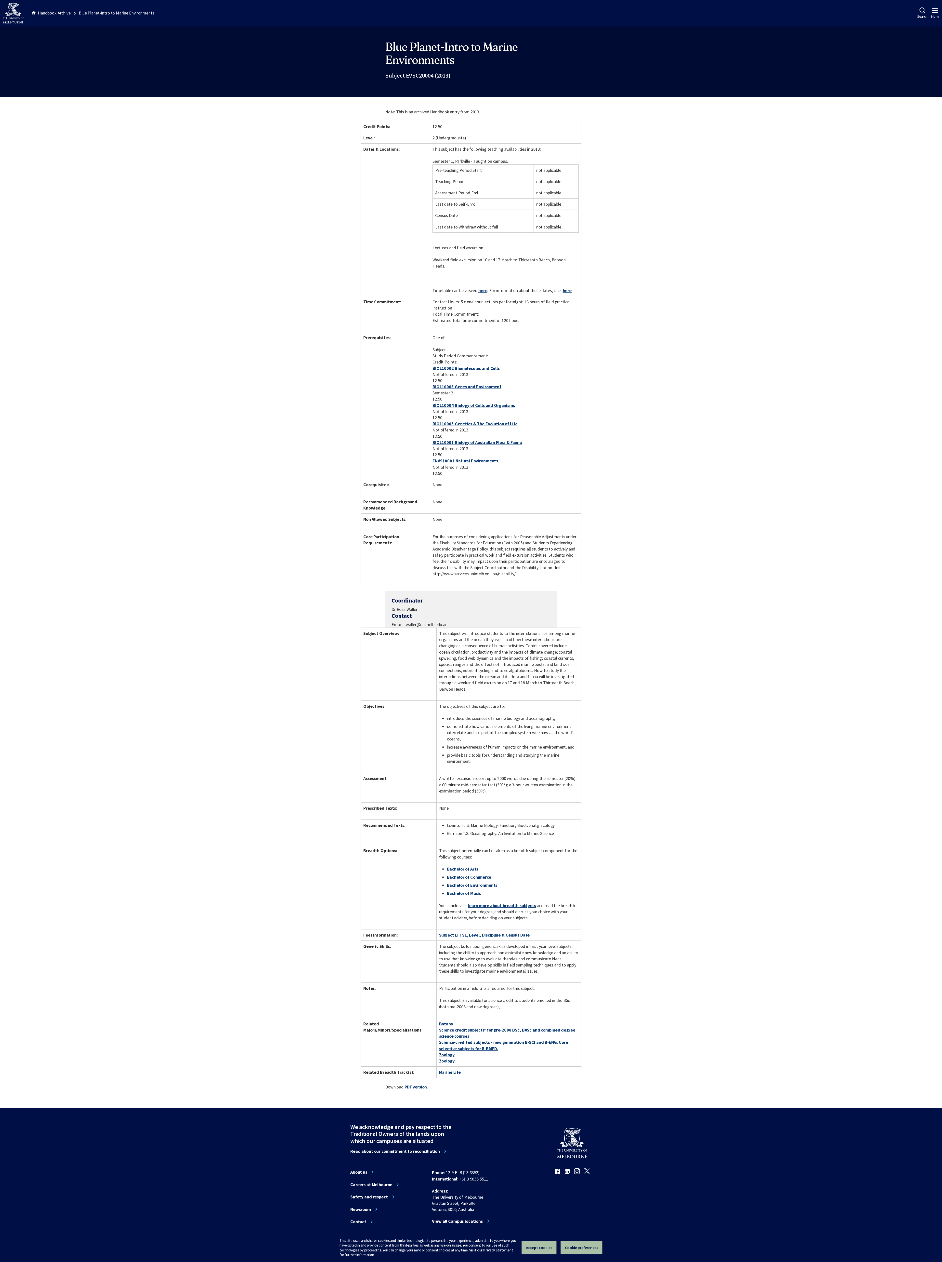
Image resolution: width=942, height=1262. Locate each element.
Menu (935, 16)
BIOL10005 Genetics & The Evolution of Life (474, 424)
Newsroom (360, 1209)
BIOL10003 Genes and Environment (466, 386)
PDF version (416, 1087)
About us (358, 1172)
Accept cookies (539, 1247)
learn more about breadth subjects (502, 905)
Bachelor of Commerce (469, 877)
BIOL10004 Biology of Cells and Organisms (473, 405)
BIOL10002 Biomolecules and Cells (466, 368)
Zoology (447, 1055)
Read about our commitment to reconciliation (395, 1151)
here (482, 290)
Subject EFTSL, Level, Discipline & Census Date (484, 935)
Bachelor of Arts (462, 869)
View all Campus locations (457, 1221)
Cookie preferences (581, 1247)
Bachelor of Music (464, 893)
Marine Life (450, 1072)
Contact (358, 1221)
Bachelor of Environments (472, 885)
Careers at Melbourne (371, 1184)
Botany (446, 1024)
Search (922, 16)
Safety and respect (369, 1197)
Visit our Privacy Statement (491, 1250)
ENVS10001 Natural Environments (465, 461)
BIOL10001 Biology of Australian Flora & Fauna (477, 442)
